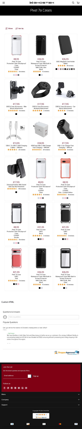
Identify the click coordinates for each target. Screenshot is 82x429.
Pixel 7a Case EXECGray (65, 231)
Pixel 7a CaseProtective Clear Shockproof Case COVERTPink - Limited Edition (65, 188)
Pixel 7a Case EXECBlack (41, 231)
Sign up (35, 376)
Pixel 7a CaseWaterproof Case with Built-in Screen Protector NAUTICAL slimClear (66, 278)
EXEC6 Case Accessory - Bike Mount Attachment (16, 107)
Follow (4, 330)
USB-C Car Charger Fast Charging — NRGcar (65, 147)
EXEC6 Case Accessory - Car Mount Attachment (65, 107)
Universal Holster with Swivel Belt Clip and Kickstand (16, 186)
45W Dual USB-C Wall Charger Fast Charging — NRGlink (41, 147)
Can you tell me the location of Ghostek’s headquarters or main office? (25, 328)
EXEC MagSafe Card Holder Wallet (65, 62)
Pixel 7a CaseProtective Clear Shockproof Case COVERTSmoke (16, 233)
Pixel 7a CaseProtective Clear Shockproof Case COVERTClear (16, 65)
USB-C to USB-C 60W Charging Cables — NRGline (16, 147)
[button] (8, 343)
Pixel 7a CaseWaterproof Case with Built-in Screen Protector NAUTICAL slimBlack (41, 65)
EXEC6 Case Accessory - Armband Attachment (40, 107)
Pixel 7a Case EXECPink (16, 276)
